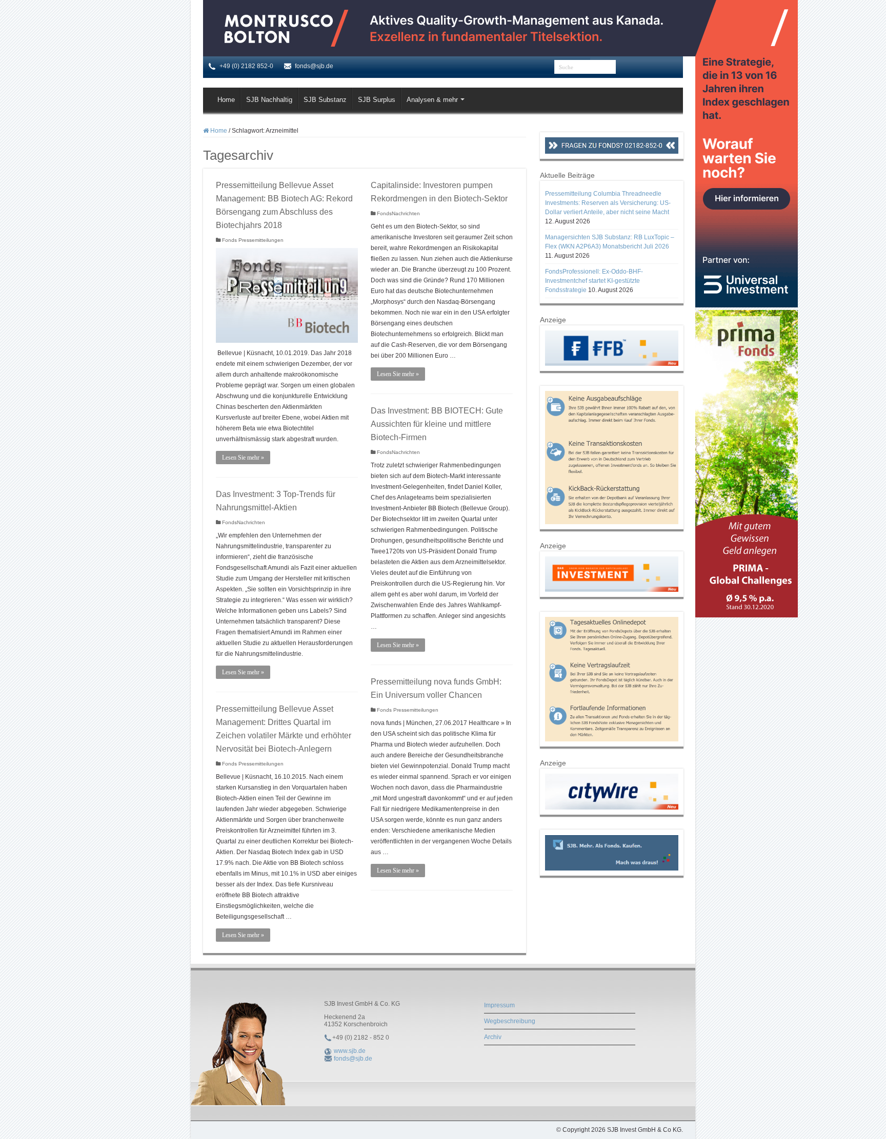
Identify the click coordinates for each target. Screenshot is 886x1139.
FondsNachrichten (398, 213)
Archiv (492, 1037)
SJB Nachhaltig (269, 99)
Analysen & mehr (432, 99)
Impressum (499, 1005)
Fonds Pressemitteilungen (253, 240)
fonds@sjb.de (353, 1058)
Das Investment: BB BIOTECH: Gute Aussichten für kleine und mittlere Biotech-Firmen (437, 424)
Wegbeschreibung (509, 1021)
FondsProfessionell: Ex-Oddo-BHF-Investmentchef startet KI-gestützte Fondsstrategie (594, 281)
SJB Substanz (325, 99)
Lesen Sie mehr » (243, 457)
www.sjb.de (350, 1050)
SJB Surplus (376, 99)
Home (226, 99)
